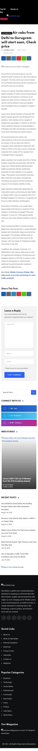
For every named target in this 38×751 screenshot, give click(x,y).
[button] (3, 5)
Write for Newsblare (10, 639)
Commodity (7, 695)
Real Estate (7, 699)
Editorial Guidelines (10, 643)
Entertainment (8, 690)
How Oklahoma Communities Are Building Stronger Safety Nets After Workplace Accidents (16, 507)
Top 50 (3, 9)
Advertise (7, 647)
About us (6, 635)
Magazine (7, 663)
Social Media (8, 686)
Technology (7, 682)
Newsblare (31, 744)
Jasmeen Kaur (8, 50)
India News (7, 711)
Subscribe (7, 655)
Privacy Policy (8, 651)
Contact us (7, 659)
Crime (5, 703)
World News (7, 715)
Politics (6, 707)
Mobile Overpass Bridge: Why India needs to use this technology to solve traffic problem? (18, 275)
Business (6, 678)
